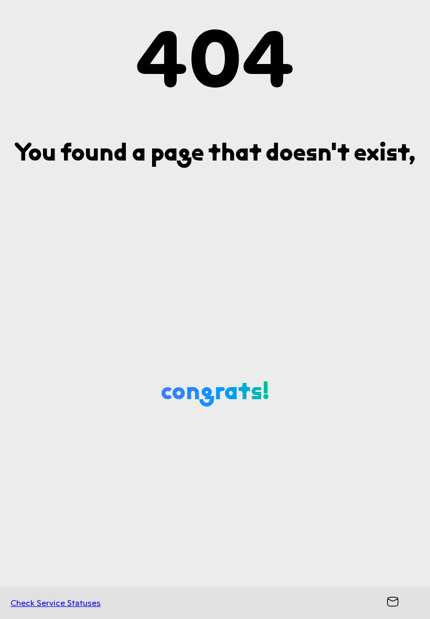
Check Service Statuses (55, 603)
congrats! (215, 390)
